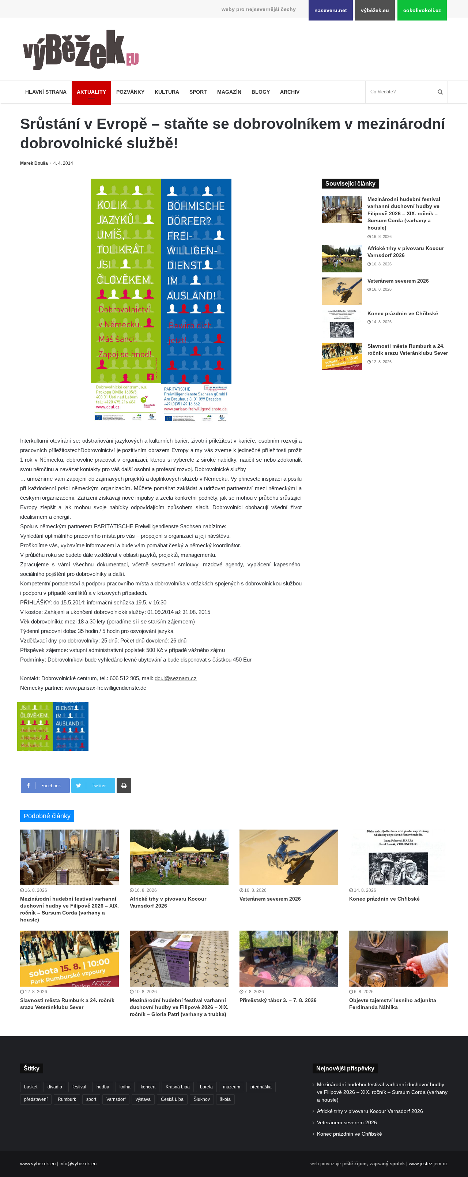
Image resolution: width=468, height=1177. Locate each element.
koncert (148, 1087)
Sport (198, 92)
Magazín (229, 92)
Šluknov (202, 1099)
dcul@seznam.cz (176, 678)
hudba (103, 1087)
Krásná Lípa (178, 1087)
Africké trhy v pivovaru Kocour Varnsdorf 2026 (370, 1111)
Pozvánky (130, 92)
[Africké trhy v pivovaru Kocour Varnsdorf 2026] (342, 258)
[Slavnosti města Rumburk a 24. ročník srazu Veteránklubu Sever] (342, 356)
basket (30, 1087)
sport (91, 1099)
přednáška (261, 1087)
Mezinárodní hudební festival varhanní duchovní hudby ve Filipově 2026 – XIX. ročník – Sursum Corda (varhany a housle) (403, 213)
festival (79, 1087)
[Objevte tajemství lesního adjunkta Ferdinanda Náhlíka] (398, 958)
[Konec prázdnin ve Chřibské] (342, 324)
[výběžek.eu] (84, 51)
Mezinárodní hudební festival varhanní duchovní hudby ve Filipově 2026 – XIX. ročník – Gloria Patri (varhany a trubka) (179, 1007)
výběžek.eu (375, 10)
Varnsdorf (115, 1099)
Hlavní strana (46, 92)
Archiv (289, 92)
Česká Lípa (172, 1099)
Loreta (206, 1087)
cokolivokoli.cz (422, 10)
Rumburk (67, 1099)
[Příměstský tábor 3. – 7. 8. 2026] (288, 958)
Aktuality (91, 92)
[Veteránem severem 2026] (342, 291)
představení (36, 1099)
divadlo (55, 1087)
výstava (143, 1099)
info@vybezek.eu (78, 1163)
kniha (125, 1087)
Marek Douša (34, 163)
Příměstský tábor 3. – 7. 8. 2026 (278, 1000)
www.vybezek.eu (38, 1163)
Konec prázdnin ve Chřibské (402, 313)
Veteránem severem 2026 (398, 281)
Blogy (261, 92)
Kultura (167, 92)
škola (225, 1099)
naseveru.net (330, 10)
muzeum (231, 1087)
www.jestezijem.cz (428, 1163)
